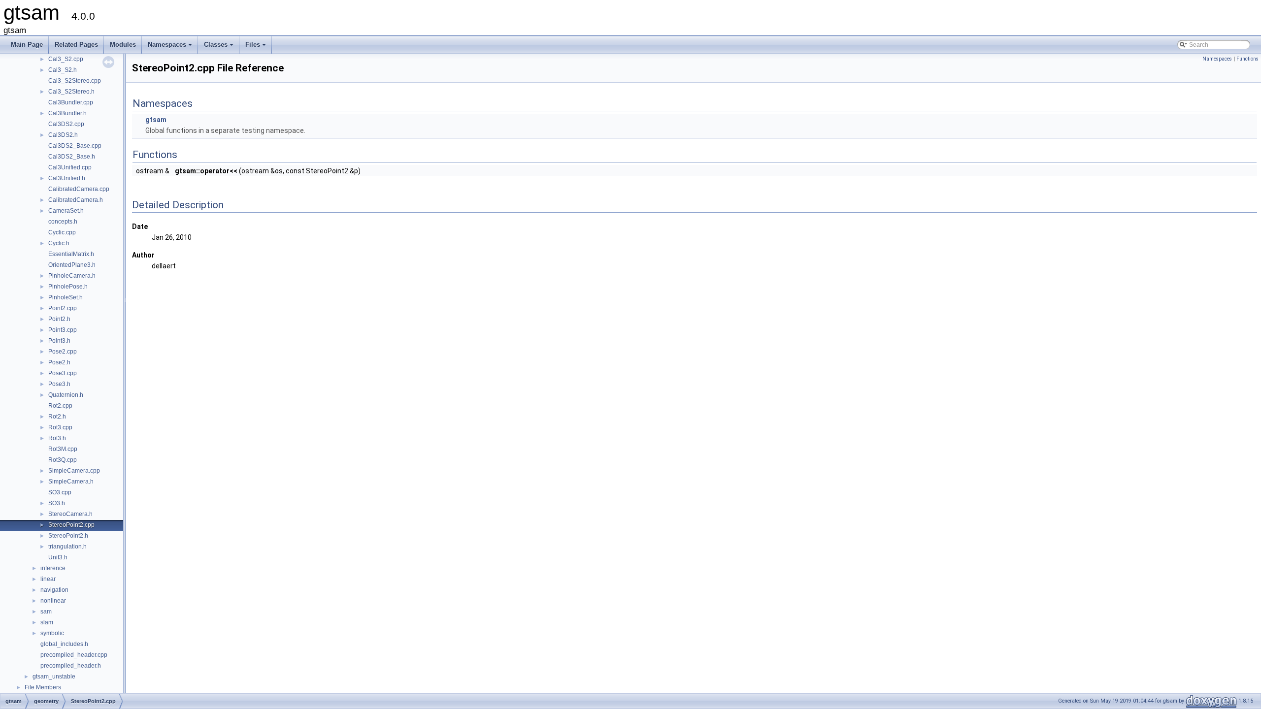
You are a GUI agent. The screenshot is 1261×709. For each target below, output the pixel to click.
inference (53, 568)
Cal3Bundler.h (67, 113)
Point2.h (59, 319)
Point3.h (59, 340)
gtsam (155, 120)
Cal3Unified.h (66, 178)
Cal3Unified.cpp (70, 167)
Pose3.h (59, 384)
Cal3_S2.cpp (65, 59)
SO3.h (56, 503)
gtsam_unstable (54, 676)
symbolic (52, 633)
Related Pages (76, 44)
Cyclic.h (58, 243)
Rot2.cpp (60, 405)
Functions (1247, 59)
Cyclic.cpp (62, 232)
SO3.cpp (59, 492)
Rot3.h (57, 438)
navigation (54, 589)
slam (46, 622)
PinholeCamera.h (72, 275)
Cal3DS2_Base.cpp (74, 145)
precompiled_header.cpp (73, 654)
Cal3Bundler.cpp (70, 102)
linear (48, 579)
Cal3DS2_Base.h (71, 156)
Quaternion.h (65, 394)
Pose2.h (59, 362)
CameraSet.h (66, 210)
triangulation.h (67, 546)
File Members (43, 687)
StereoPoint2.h (68, 535)
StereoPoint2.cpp (71, 524)
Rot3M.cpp (62, 449)
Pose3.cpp (62, 373)
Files (256, 47)
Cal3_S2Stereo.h (71, 91)
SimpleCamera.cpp (74, 470)
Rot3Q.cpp (62, 459)
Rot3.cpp (60, 427)
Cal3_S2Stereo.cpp (74, 80)
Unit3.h (57, 557)
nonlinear (53, 600)
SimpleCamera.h (71, 481)
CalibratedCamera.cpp (78, 189)
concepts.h (62, 221)
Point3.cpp (62, 329)
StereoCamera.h (70, 514)
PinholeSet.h (65, 297)
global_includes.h (64, 644)
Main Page (27, 44)
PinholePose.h (68, 286)
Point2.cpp (62, 308)
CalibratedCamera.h (75, 199)
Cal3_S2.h (62, 69)
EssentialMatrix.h (71, 254)
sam (46, 611)
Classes (219, 47)
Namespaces (171, 47)
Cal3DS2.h (63, 134)
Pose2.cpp (62, 351)
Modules (123, 44)
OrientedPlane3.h (72, 264)
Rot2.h (57, 416)
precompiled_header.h (70, 665)
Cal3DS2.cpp (66, 124)
